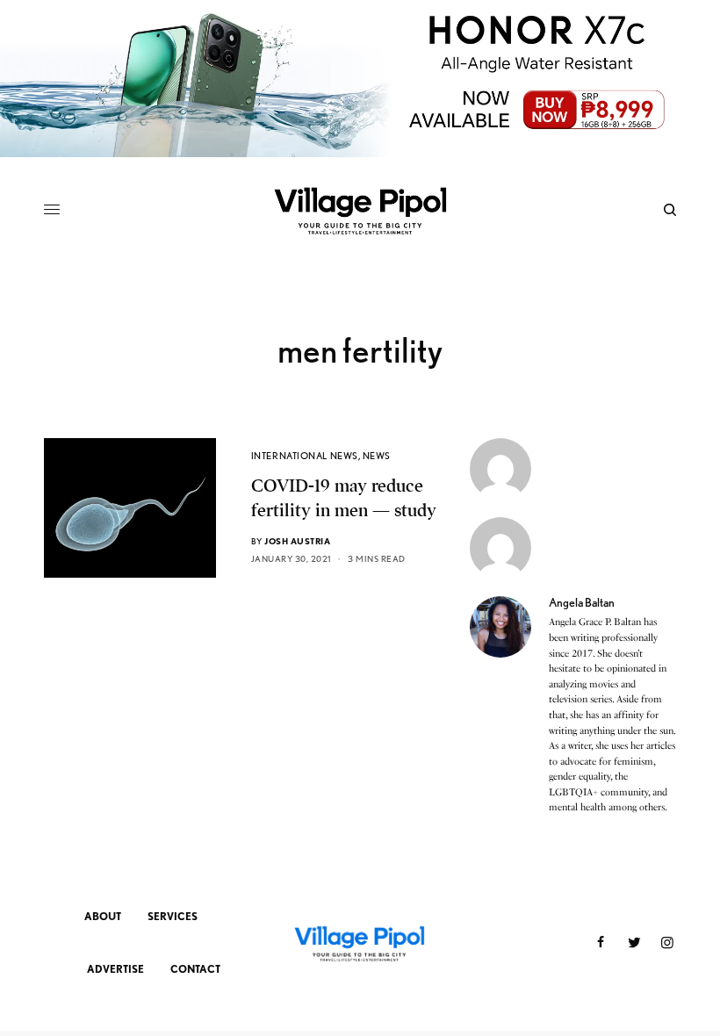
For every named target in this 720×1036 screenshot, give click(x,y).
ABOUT (102, 916)
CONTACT (195, 968)
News (377, 456)
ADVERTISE (115, 968)
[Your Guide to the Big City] (360, 210)
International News (304, 456)
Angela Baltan (582, 602)
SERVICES (173, 916)
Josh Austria (297, 541)
